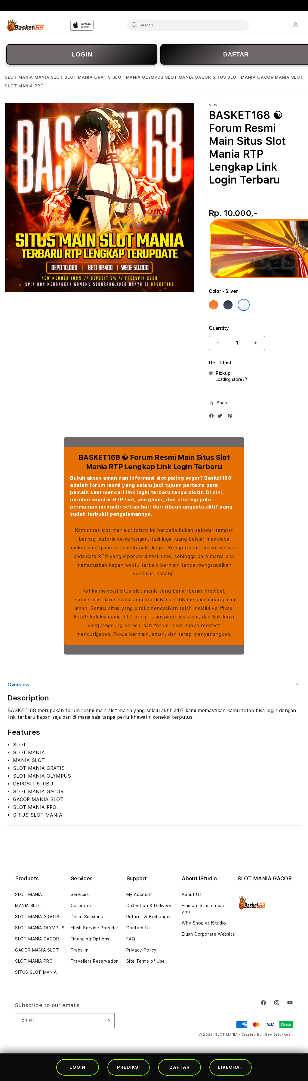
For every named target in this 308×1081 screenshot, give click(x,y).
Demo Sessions (87, 916)
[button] (19, 77)
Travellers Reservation (95, 961)
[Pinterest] (231, 417)
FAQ (130, 939)
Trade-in (80, 950)
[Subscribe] (107, 1020)
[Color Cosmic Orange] (213, 305)
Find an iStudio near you (203, 908)
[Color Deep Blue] (228, 305)
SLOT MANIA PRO (34, 961)
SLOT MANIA (28, 894)
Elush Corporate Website (208, 934)
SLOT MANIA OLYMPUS (40, 927)
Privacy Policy (141, 950)
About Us (192, 894)
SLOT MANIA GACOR (37, 939)
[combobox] (188, 25)
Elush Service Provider (95, 927)
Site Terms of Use (145, 961)
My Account (139, 894)
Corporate (82, 905)
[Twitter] (221, 417)
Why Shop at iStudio (204, 923)
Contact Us (138, 927)
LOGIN (82, 54)
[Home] (26, 25)
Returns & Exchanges (149, 916)
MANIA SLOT (28, 905)
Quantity (219, 328)
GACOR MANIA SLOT (37, 950)
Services (80, 894)
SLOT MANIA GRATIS (37, 916)
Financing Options (90, 939)
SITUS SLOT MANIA (36, 972)
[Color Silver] (244, 305)
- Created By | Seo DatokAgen (266, 1035)
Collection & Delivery (149, 905)
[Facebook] (213, 417)
